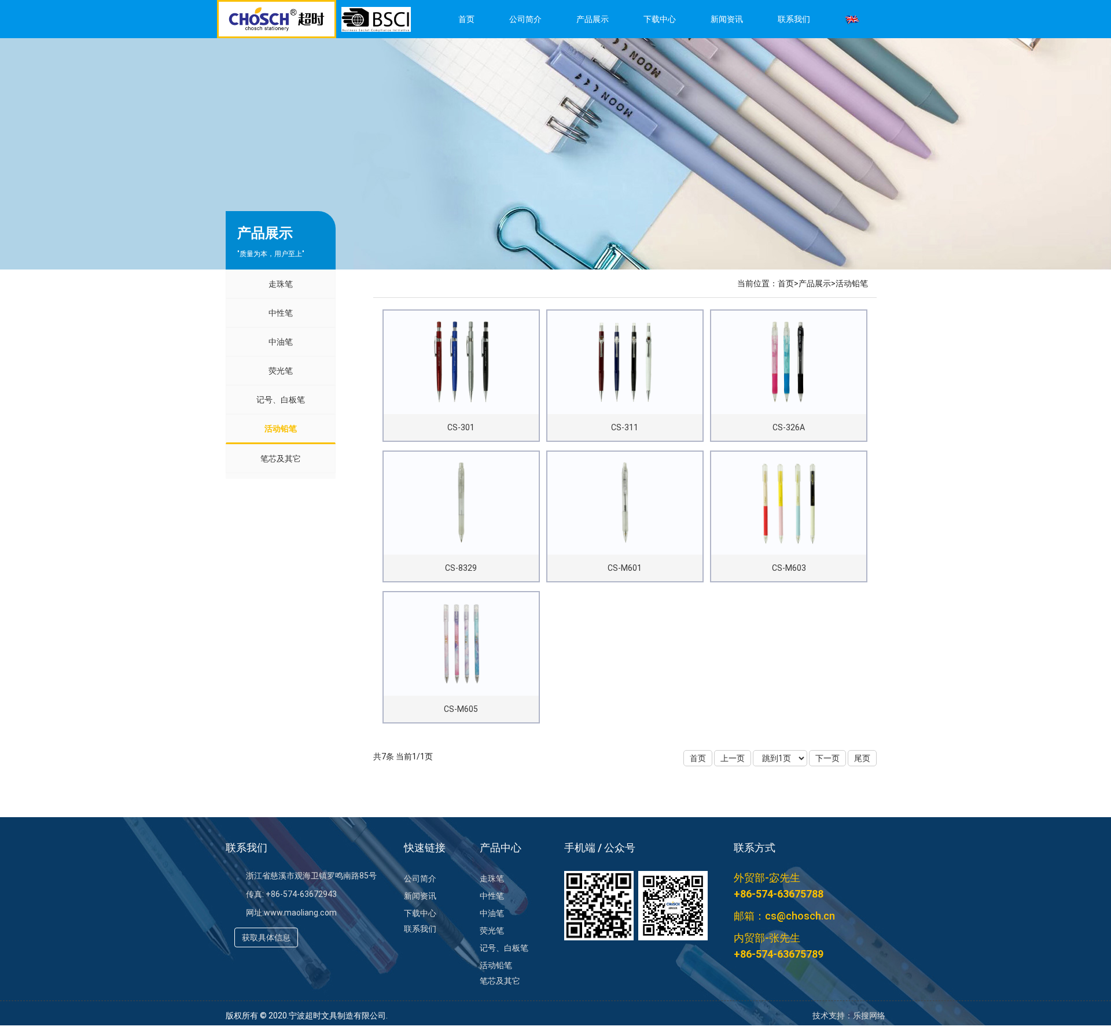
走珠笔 (280, 284)
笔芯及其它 (280, 458)
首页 (466, 19)
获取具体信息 (266, 937)
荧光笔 (280, 370)
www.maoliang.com (300, 912)
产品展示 (592, 19)
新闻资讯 (727, 19)
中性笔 (280, 313)
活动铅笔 (280, 428)
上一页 (732, 758)
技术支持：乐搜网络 (848, 1015)
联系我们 (794, 19)
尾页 (862, 758)
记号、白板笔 (280, 399)
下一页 (827, 758)
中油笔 (280, 341)
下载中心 (659, 19)
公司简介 (525, 19)
